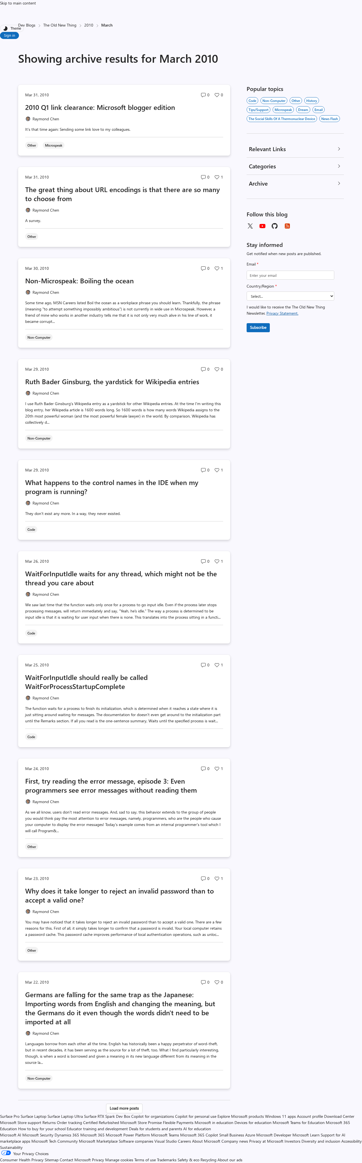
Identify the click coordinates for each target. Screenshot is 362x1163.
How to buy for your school (42, 1128)
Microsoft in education (214, 1122)
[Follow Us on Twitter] (250, 226)
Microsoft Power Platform (128, 1135)
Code (252, 100)
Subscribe (258, 327)
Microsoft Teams (165, 1135)
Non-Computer (273, 100)
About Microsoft (206, 1141)
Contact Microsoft (75, 1159)
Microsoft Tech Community (54, 1141)
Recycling (208, 1159)
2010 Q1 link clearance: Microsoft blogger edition (100, 107)
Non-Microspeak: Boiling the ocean (79, 280)
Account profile (310, 1116)
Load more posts (124, 1108)
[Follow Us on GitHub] (275, 226)
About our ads (229, 1159)
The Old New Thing (59, 25)
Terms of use (145, 1159)
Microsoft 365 (92, 1135)
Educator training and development (97, 1128)
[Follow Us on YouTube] (262, 226)
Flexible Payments (178, 1122)
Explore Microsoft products (240, 1116)
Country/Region (262, 286)
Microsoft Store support (20, 1122)
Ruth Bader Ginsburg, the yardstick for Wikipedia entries (112, 381)
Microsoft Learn (306, 1135)
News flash (329, 118)
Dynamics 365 (67, 1135)
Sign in (9, 35)
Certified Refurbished (101, 1122)
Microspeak (283, 109)
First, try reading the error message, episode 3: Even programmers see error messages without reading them (111, 785)
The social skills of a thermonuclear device (282, 118)
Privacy (98, 1159)
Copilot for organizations (152, 1116)
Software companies (136, 1141)
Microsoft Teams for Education (299, 1122)
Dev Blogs (26, 25)
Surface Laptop (33, 1116)
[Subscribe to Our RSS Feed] (287, 226)
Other (296, 100)
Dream (303, 109)
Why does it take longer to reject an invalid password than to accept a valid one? (119, 895)
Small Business (231, 1135)
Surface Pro (10, 1116)
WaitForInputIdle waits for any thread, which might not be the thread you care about (121, 578)
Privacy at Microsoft (266, 1141)
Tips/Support (258, 109)
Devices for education (253, 1122)
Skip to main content (18, 3)
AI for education (197, 1128)
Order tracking (69, 1122)
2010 (88, 25)
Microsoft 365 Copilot (199, 1135)
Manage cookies (119, 1159)
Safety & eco (188, 1159)
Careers (184, 1141)
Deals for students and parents (155, 1128)
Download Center (339, 1116)
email (318, 109)
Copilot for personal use (195, 1116)
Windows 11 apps (280, 1116)
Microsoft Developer (273, 1135)
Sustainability (11, 1147)
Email (252, 264)
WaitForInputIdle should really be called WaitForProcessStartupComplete (86, 682)
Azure (250, 1135)
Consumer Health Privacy (22, 1159)
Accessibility (351, 1141)
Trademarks (166, 1159)
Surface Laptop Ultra (65, 1116)
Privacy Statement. (282, 313)
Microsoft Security (37, 1135)
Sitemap (52, 1159)
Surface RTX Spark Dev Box (107, 1116)
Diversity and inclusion (320, 1141)
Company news (234, 1141)
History (311, 100)
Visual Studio (165, 1141)
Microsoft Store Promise (141, 1122)
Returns (49, 1122)
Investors (292, 1141)
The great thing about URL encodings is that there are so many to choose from (122, 194)
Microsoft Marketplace (98, 1141)
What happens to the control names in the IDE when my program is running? (111, 487)
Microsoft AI (10, 1135)
